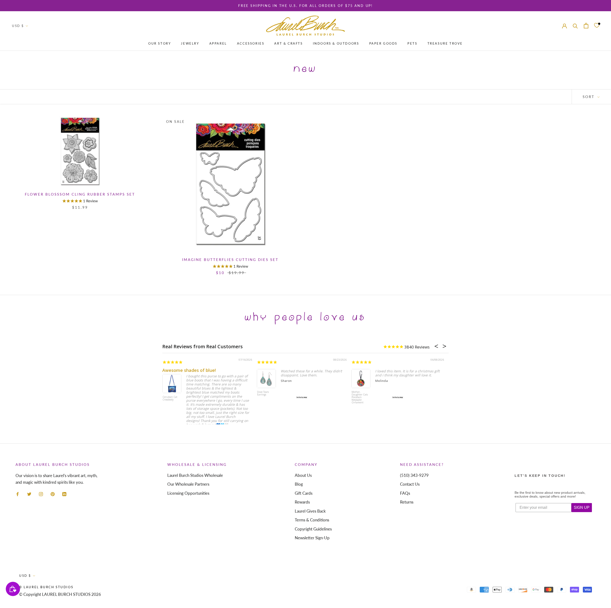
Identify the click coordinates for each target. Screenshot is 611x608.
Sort (589, 96)
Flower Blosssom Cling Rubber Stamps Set (80, 194)
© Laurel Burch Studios (46, 587)
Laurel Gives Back (310, 511)
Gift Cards (303, 493)
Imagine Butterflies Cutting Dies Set (230, 259)
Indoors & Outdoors (336, 43)
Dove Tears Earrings (263, 393)
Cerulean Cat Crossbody (170, 398)
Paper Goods (383, 43)
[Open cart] (586, 25)
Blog (299, 484)
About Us (303, 475)
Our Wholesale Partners (188, 484)
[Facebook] (18, 493)
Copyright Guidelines (313, 528)
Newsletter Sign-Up (312, 537)
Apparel (218, 43)
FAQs (405, 493)
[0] (596, 25)
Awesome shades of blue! (189, 370)
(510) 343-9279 (414, 475)
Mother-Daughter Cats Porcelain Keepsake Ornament (360, 397)
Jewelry (190, 43)
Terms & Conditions (312, 519)
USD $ (18, 26)
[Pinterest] (53, 493)
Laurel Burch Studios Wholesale (195, 475)
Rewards (302, 501)
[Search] (575, 25)
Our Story (159, 43)
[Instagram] (41, 493)
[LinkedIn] (64, 493)
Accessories (250, 43)
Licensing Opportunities (188, 493)
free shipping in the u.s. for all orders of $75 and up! (305, 6)
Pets (412, 43)
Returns (406, 501)
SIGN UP (582, 507)
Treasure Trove (445, 43)
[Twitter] (29, 493)
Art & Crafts (288, 43)
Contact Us (410, 484)
